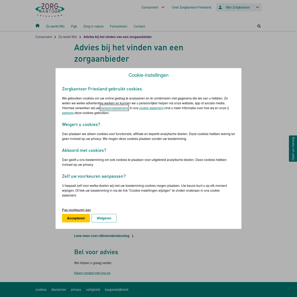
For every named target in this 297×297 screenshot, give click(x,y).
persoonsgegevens (114, 108)
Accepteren (76, 218)
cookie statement (151, 108)
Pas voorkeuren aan (76, 209)
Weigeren (104, 218)
